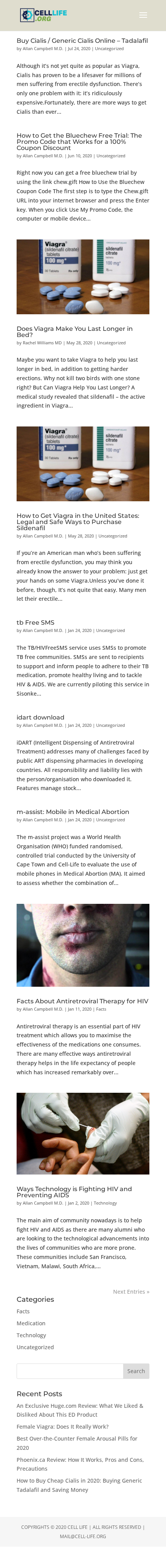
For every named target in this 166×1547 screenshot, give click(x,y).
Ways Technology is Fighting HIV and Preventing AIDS (74, 1192)
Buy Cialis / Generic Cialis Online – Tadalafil (82, 40)
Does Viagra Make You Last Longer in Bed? (75, 332)
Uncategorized (109, 48)
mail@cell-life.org (83, 1536)
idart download (40, 717)
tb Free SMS (35, 622)
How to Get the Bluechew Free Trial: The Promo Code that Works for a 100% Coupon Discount (79, 142)
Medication (31, 1323)
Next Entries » (131, 1291)
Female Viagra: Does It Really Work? (62, 1426)
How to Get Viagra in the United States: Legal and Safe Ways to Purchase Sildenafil (78, 522)
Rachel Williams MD (42, 342)
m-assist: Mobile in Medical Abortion (73, 812)
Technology (105, 1203)
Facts (101, 1009)
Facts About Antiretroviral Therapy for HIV (82, 1001)
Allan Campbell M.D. (43, 48)
